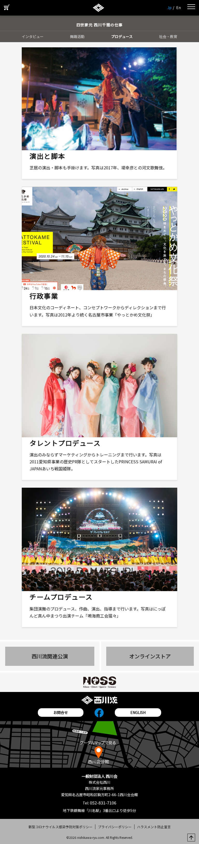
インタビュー (33, 36)
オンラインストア (150, 656)
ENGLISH (138, 712)
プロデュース (122, 36)
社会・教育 (168, 36)
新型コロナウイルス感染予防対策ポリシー (61, 826)
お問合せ (60, 712)
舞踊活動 (77, 36)
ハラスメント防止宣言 (154, 826)
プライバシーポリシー (115, 826)
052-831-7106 (102, 803)
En (178, 7)
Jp (169, 7)
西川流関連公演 (50, 656)
